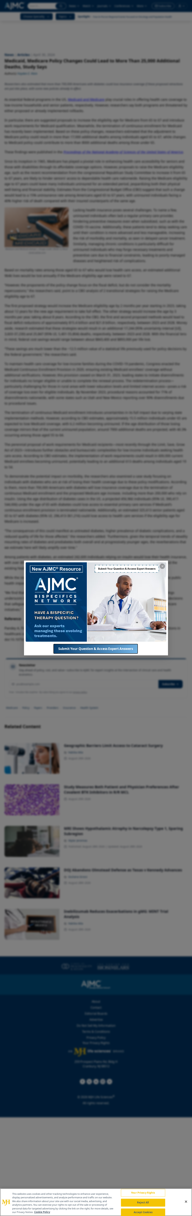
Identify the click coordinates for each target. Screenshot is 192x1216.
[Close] (186, 1202)
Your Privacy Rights (143, 1193)
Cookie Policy (42, 1212)
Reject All (143, 1202)
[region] (96, 1202)
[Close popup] (162, 566)
